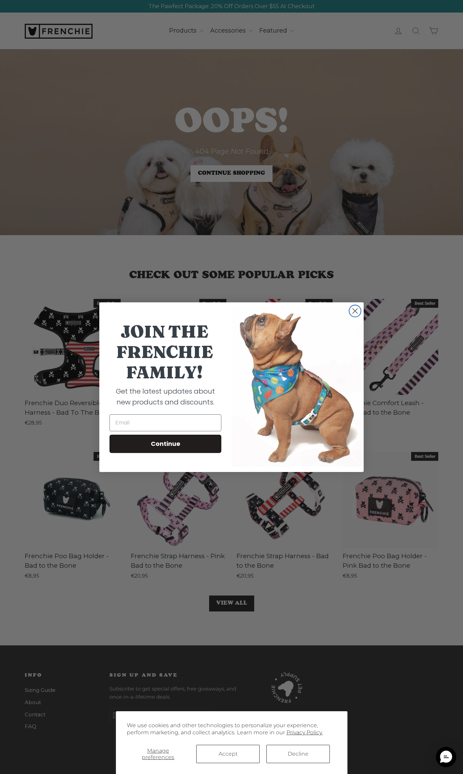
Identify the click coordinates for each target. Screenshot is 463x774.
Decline (298, 754)
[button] (446, 757)
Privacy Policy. (304, 732)
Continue (165, 443)
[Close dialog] (355, 311)
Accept (228, 754)
